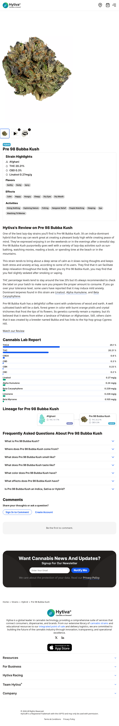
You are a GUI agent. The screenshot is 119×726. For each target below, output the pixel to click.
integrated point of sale (52, 626)
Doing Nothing (13, 208)
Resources (10, 658)
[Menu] (115, 5)
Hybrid (24, 602)
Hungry (27, 196)
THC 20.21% (17, 165)
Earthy (10, 185)
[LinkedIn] (62, 637)
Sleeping (91, 208)
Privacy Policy (91, 577)
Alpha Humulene (76, 292)
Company (10, 693)
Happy (18, 196)
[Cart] (107, 5)
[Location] (100, 5)
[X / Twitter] (56, 637)
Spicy (27, 185)
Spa (100, 208)
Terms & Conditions (52, 719)
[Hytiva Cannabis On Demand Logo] (13, 5)
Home (6, 602)
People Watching (76, 208)
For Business (12, 666)
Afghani (14, 161)
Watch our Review (13, 331)
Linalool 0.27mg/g (20, 174)
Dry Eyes (47, 196)
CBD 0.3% (15, 170)
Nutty (18, 185)
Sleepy (37, 196)
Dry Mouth (59, 196)
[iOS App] (59, 647)
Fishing (45, 208)
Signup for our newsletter (59, 563)
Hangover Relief (59, 208)
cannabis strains (99, 623)
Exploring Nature (31, 208)
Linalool (60, 292)
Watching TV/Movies (16, 213)
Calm (9, 196)
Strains (15, 602)
